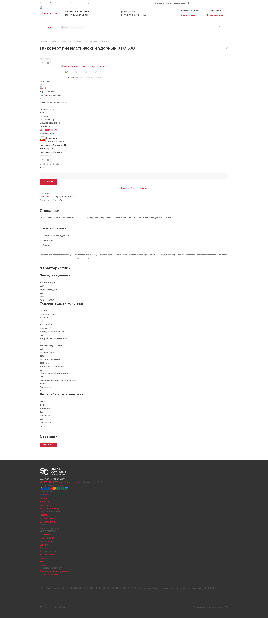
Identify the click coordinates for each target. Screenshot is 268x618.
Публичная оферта (49, 575)
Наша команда (47, 541)
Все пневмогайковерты (51, 152)
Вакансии (44, 545)
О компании (45, 534)
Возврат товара (47, 518)
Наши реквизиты (48, 538)
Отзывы (44, 548)
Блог (42, 561)
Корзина (44, 565)
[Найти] (220, 27)
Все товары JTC (47, 148)
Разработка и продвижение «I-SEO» (211, 607)
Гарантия (44, 515)
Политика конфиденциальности (55, 571)
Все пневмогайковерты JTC (53, 145)
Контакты (44, 494)
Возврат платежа (48, 522)
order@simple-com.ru (189, 10)
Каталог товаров (48, 554)
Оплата (43, 498)
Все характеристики (49, 130)
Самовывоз (45, 505)
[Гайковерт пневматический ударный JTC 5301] (84, 67)
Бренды (43, 558)
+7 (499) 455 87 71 (216, 10)
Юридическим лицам (50, 508)
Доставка (44, 501)
